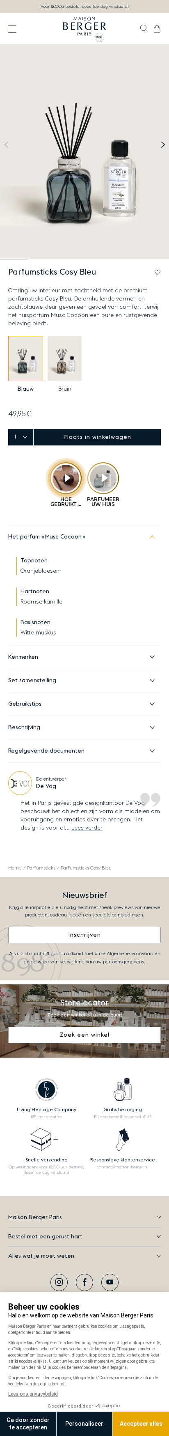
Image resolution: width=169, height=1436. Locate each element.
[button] (143, 29)
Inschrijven (85, 935)
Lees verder (87, 828)
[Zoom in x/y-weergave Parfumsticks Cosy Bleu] (84, 151)
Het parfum (45, 537)
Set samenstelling (32, 680)
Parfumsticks (41, 867)
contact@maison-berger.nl (122, 1167)
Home (15, 867)
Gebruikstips (24, 704)
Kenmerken (23, 657)
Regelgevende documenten (46, 751)
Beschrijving (24, 727)
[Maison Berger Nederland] (84, 28)
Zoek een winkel (85, 1035)
